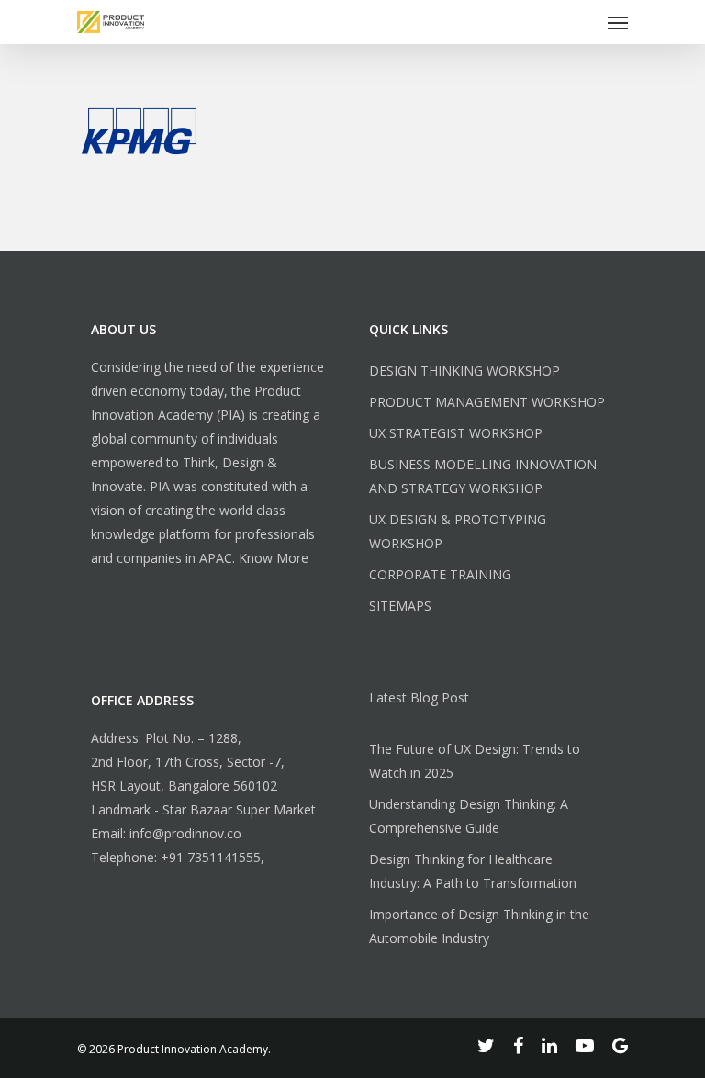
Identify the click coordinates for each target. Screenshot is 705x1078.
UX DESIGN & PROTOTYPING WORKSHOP (457, 531)
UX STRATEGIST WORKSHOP (456, 433)
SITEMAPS (400, 605)
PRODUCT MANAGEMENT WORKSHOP (487, 401)
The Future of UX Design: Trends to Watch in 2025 (474, 760)
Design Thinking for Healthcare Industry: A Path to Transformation (472, 871)
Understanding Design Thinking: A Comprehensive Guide (468, 816)
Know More (273, 558)
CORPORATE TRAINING (440, 574)
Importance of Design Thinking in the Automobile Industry (479, 926)
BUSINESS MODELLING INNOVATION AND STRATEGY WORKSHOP (483, 476)
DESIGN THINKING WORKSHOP (464, 370)
